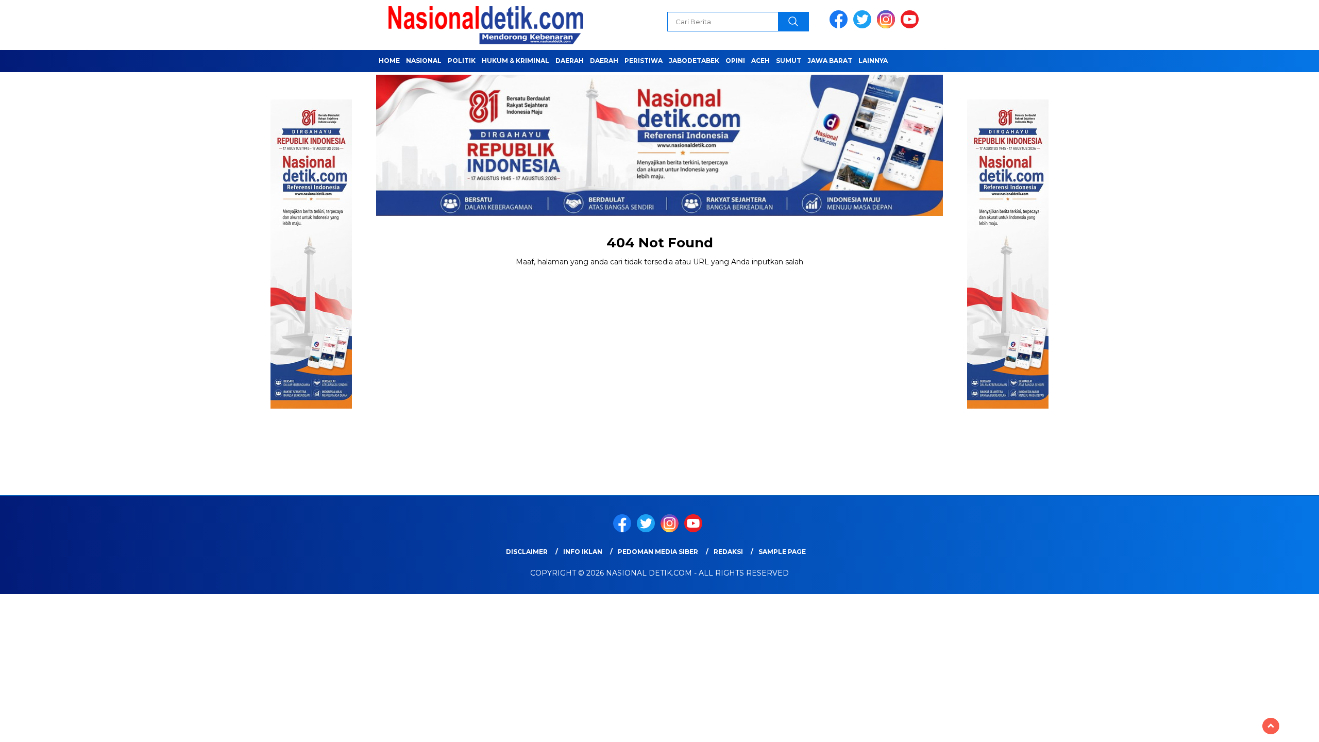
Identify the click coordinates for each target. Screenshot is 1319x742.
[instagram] (888, 26)
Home (389, 60)
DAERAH (604, 60)
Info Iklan (582, 551)
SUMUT (788, 60)
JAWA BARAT (829, 60)
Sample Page (782, 551)
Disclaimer (527, 551)
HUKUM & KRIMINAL (515, 60)
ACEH (760, 60)
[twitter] (864, 26)
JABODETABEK (694, 60)
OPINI (735, 60)
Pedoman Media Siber (658, 551)
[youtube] (911, 26)
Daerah (569, 60)
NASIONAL (424, 60)
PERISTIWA (643, 60)
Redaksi (728, 551)
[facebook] (840, 26)
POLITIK (462, 60)
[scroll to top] (1271, 726)
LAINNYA (873, 60)
